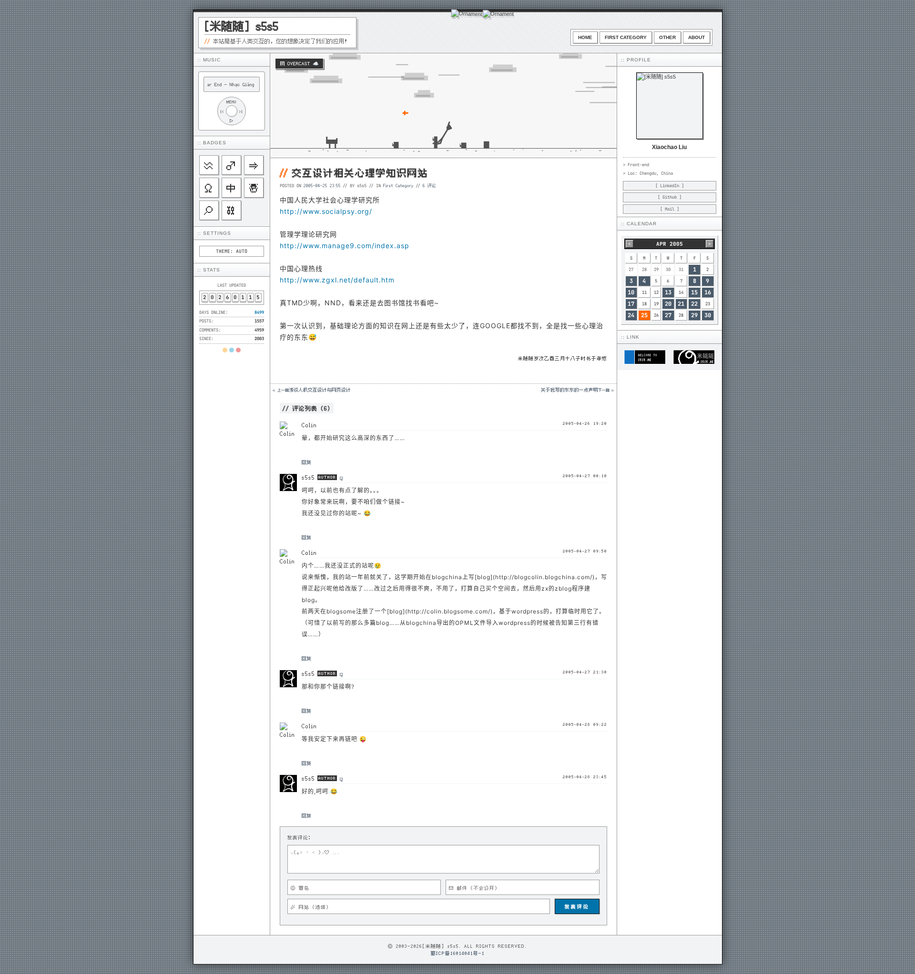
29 (694, 315)
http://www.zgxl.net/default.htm (337, 280)
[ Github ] (669, 197)
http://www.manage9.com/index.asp (344, 245)
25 (644, 315)
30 (707, 315)
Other (667, 37)
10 (631, 292)
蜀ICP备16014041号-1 (458, 953)
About (696, 37)
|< (222, 111)
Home (585, 37)
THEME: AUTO (231, 251)
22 (694, 304)
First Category (626, 37)
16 (707, 292)
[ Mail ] (669, 209)
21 (681, 304)
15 (694, 292)
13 (668, 292)
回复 (306, 462)
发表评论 (577, 906)
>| (241, 111)
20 (668, 304)
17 (631, 304)
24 (631, 315)
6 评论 (429, 185)
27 (668, 315)
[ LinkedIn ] (669, 186)
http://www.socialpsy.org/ (326, 211)
